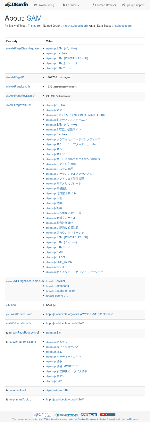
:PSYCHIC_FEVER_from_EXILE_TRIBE (75, 115)
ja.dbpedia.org (123, 25)
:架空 (54, 198)
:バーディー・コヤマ (63, 356)
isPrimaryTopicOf (18, 323)
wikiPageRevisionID (20, 96)
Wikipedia (48, 419)
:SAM (57, 390)
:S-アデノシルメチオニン (66, 119)
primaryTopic (19, 399)
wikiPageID (15, 77)
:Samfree (56, 53)
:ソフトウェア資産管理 (65, 178)
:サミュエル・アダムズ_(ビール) (71, 144)
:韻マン (55, 376)
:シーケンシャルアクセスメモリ (70, 173)
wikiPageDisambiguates (23, 48)
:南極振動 (57, 188)
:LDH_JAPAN (59, 262)
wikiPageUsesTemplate (24, 281)
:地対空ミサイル (61, 193)
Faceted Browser (105, 5)
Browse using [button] (46, 5)
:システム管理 (59, 169)
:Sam (54, 332)
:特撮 (54, 203)
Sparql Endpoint (135, 5)
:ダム (54, 351)
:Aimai (55, 281)
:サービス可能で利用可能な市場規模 (73, 159)
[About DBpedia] (16, 5)
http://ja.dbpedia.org (75, 25)
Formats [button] (71, 5)
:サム (54, 149)
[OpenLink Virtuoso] (43, 414)
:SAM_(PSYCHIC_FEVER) (67, 58)
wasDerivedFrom (19, 314)
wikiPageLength (18, 86)
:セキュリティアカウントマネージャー (74, 272)
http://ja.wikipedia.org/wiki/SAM (65, 323)
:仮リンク (57, 295)
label (11, 305)
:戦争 (54, 361)
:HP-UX (55, 105)
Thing (31, 25)
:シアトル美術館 (61, 164)
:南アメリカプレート (63, 183)
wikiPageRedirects (22, 332)
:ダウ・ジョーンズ (62, 346)
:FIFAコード (58, 257)
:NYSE (55, 252)
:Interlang (57, 286)
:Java (54, 110)
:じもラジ (57, 342)
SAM (34, 18)
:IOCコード (58, 267)
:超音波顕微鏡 (59, 222)
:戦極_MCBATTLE (62, 366)
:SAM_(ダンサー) (61, 48)
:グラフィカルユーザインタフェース (73, 139)
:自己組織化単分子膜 (63, 213)
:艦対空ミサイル (61, 218)
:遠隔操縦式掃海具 (62, 227)
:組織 (54, 208)
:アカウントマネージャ (65, 232)
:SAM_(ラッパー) (61, 63)
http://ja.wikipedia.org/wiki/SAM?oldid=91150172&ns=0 (79, 314)
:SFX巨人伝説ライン (63, 129)
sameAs (16, 390)
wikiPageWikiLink (18, 105)
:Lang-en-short (61, 291)
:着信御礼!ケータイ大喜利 (67, 371)
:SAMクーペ (58, 68)
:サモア (55, 154)
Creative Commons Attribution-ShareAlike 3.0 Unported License (108, 419)
